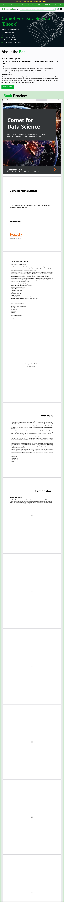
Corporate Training (59, 4)
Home (5, 4)
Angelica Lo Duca (9, 32)
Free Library (32, 4)
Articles (48, 4)
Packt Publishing (9, 35)
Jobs (24, 4)
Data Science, (17, 42)
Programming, (8, 42)
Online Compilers (15, 4)
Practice (40, 4)
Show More (7, 87)
